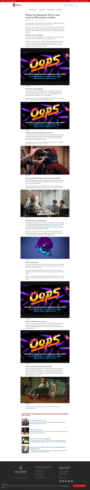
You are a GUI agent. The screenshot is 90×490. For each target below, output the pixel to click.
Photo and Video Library (40, 471)
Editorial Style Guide (39, 473)
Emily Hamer (39, 20)
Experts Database (75, 1)
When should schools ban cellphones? (40, 439)
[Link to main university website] (20, 469)
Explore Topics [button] (32, 9)
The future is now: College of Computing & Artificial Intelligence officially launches (48, 448)
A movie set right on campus (38, 420)
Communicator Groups (39, 469)
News (18, 5)
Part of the (20, 477)
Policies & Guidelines (39, 475)
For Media (59, 9)
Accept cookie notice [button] (79, 485)
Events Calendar (84, 1)
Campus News (42, 9)
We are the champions (36, 429)
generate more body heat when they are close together (51, 224)
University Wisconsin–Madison (8, 1)
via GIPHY (27, 86)
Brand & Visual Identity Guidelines (42, 477)
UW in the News (51, 9)
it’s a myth (34, 323)
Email (60, 476)
